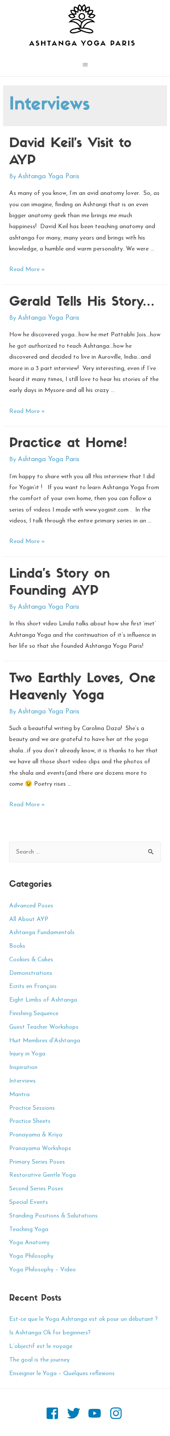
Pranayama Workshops (40, 1148)
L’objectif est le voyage (40, 1346)
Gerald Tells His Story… (82, 302)
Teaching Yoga (28, 1229)
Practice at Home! (68, 444)
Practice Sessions (32, 1108)
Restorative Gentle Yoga (42, 1175)
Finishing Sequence (33, 1013)
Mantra (19, 1094)
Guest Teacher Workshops (43, 1027)
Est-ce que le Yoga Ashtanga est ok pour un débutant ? (83, 1319)
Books (17, 946)
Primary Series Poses (37, 1162)
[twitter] (77, 1413)
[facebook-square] (55, 1413)
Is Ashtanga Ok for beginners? (50, 1333)
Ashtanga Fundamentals (42, 932)
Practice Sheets (30, 1121)
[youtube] (98, 1413)
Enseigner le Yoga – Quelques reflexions (62, 1373)
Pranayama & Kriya (35, 1135)
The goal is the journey (39, 1360)
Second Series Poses (36, 1189)
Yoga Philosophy (31, 1256)
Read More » (27, 269)
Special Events (28, 1202)
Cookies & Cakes (31, 960)
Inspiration (23, 1067)
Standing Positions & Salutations (53, 1216)
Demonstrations (30, 973)
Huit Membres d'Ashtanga (44, 1041)
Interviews (22, 1081)
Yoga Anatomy (29, 1242)
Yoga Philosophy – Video (42, 1270)
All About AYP (28, 919)
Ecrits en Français (33, 986)
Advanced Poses (31, 906)
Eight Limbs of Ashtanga (43, 1000)
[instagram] (117, 1413)
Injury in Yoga (27, 1054)
